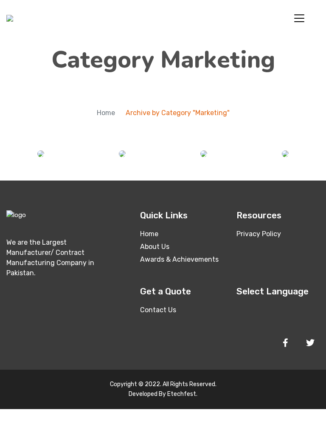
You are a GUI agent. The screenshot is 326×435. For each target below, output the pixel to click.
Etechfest (181, 394)
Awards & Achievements (179, 259)
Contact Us (158, 310)
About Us (154, 247)
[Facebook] (285, 343)
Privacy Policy (258, 234)
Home (106, 113)
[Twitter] (310, 343)
